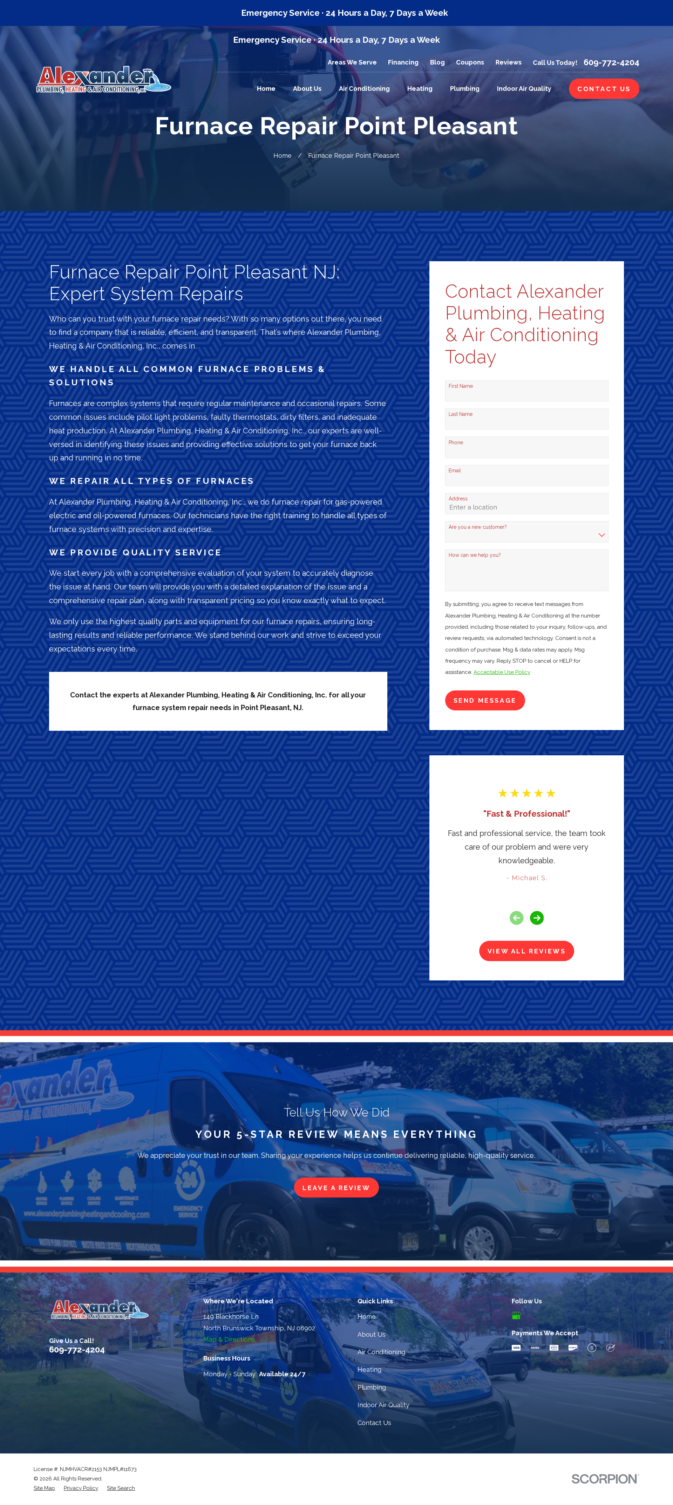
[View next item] (537, 918)
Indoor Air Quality (383, 1405)
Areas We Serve (352, 62)
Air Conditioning (381, 1352)
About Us (372, 1334)
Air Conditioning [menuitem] (364, 88)
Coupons (470, 62)
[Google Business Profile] (516, 1315)
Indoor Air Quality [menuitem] (524, 88)
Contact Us (374, 1422)
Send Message (485, 700)
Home (367, 1316)
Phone (456, 442)
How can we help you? (475, 555)
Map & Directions (229, 1339)
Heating (369, 1369)
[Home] (103, 79)
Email (455, 470)
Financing (403, 62)
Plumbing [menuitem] (465, 88)
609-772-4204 (611, 62)
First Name (461, 386)
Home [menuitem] (266, 88)
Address (458, 498)
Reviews (509, 62)
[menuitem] (44, 1488)
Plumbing (372, 1387)
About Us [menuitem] (307, 88)
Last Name (461, 414)
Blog (437, 62)
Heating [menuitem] (420, 88)
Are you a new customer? (478, 527)
